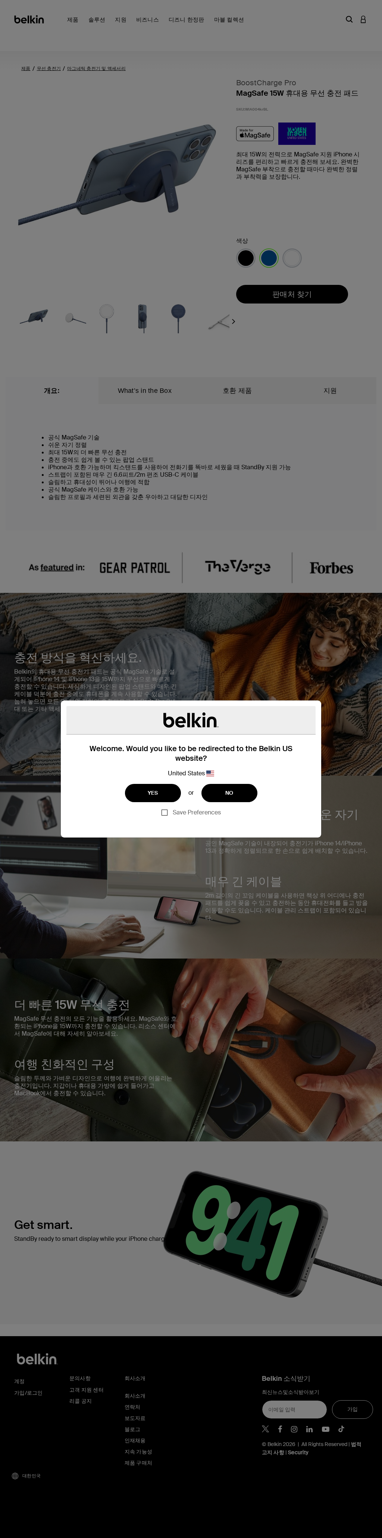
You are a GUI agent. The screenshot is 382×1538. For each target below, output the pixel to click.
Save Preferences (197, 812)
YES (153, 792)
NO (229, 792)
